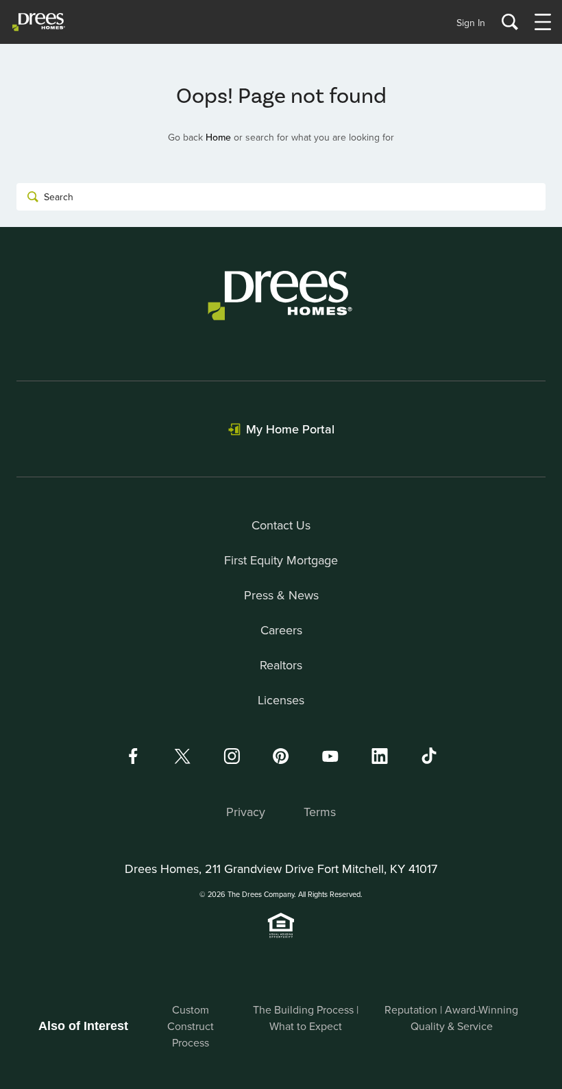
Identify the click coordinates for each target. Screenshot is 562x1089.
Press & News (281, 594)
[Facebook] (133, 756)
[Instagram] (231, 756)
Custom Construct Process (190, 1026)
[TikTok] (429, 755)
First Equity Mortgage (281, 560)
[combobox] (281, 197)
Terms (320, 811)
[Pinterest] (281, 756)
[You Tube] (330, 756)
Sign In (470, 22)
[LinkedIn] (379, 756)
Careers (281, 629)
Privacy (245, 811)
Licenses (281, 699)
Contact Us (281, 525)
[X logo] (182, 756)
